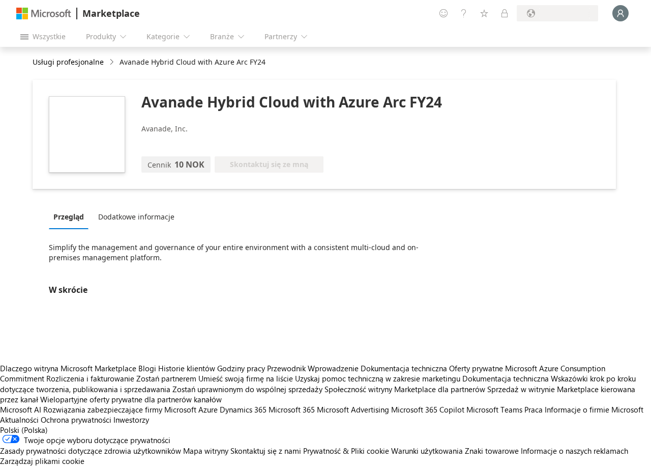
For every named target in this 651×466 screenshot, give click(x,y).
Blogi (147, 368)
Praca (533, 409)
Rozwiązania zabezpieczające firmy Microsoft (119, 409)
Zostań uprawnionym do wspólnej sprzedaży (247, 389)
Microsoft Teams (494, 409)
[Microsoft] (43, 13)
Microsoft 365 (292, 409)
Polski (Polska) (24, 430)
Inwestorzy (131, 420)
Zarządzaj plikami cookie (42, 461)
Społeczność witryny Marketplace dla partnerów (404, 389)
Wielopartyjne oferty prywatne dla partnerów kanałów (131, 399)
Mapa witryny (205, 451)
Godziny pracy (241, 368)
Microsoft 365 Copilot (427, 409)
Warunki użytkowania (427, 451)
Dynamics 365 (243, 409)
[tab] (71, 216)
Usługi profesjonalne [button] (68, 62)
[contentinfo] (112, 62)
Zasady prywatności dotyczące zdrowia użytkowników (90, 451)
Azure (208, 409)
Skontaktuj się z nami (265, 451)
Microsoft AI (20, 409)
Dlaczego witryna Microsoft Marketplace (68, 368)
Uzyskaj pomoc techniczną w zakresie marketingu (377, 378)
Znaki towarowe (492, 451)
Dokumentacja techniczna (404, 368)
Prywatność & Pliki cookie (346, 451)
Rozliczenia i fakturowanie (90, 378)
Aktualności (19, 420)
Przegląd (68, 217)
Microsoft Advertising (353, 409)
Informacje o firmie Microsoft (594, 409)
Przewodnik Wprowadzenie (313, 368)
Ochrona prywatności (76, 420)
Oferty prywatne (476, 368)
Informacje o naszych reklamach (574, 451)
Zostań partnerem (166, 378)
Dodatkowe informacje (136, 217)
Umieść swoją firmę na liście (245, 378)
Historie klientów (186, 368)
